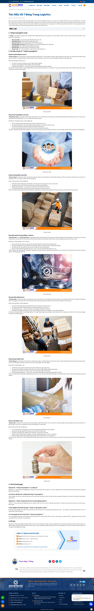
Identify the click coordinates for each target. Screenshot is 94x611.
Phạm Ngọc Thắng (21, 18)
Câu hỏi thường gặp (63, 604)
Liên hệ (80, 5)
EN (84, 1)
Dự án (60, 5)
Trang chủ (11, 9)
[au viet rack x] (80, 585)
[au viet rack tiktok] (71, 585)
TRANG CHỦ (32, 5)
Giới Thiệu (39, 5)
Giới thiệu (61, 595)
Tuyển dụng (61, 597)
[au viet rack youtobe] (74, 585)
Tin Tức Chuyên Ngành (19, 9)
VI (81, 1)
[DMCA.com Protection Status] (83, 581)
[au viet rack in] (83, 585)
